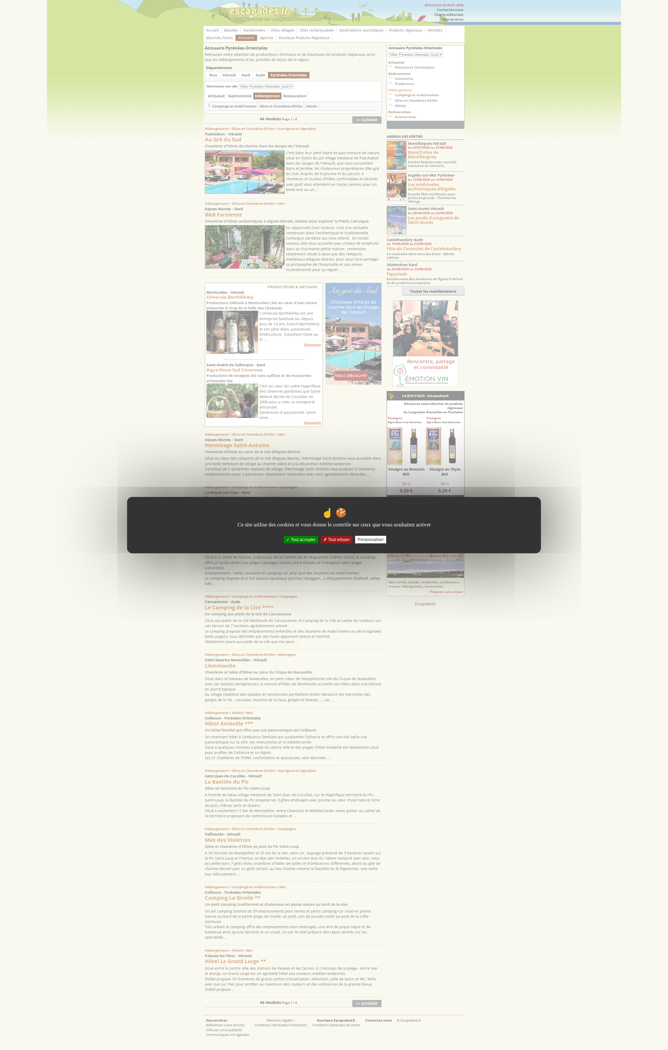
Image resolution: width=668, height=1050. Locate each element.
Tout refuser (338, 539)
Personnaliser (371, 539)
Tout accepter (302, 539)
